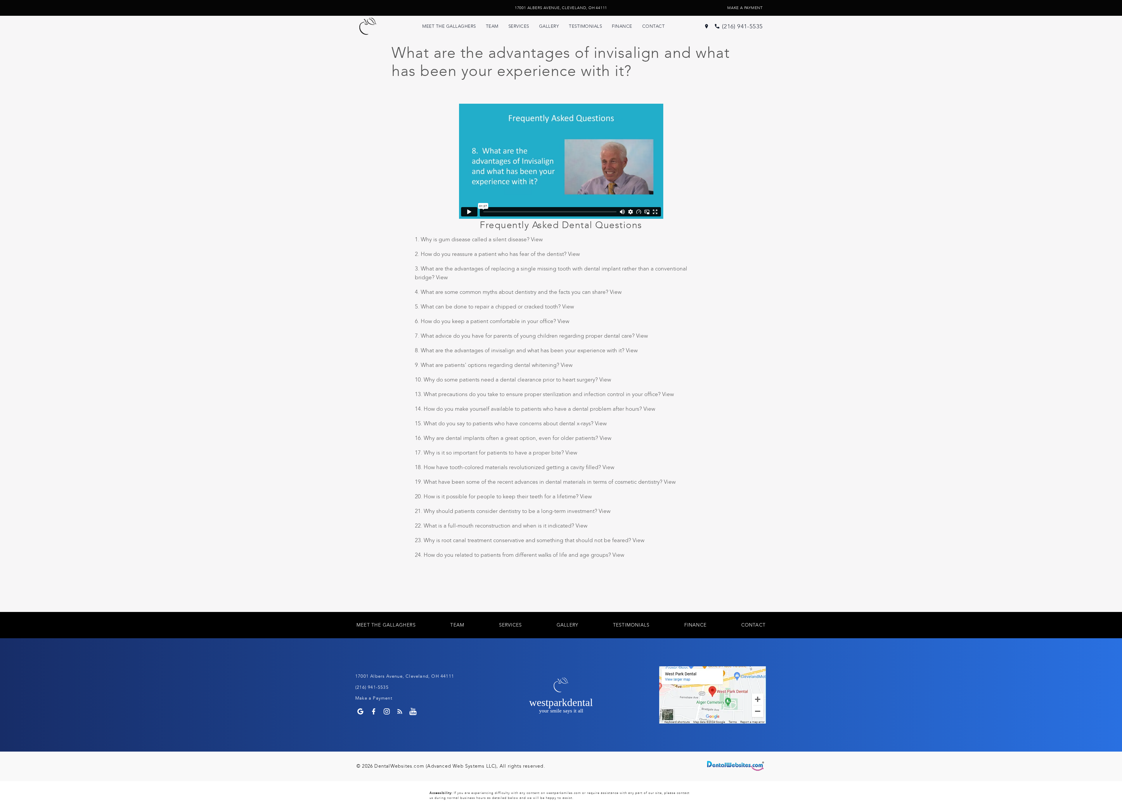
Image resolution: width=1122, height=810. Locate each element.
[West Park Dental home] (379, 26)
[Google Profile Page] (360, 711)
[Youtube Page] (413, 711)
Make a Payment (745, 8)
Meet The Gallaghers (449, 26)
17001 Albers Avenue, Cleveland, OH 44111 (561, 8)
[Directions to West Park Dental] (706, 26)
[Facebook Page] (373, 711)
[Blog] (400, 711)
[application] (712, 695)
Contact (653, 26)
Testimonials (585, 26)
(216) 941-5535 (742, 26)
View (537, 239)
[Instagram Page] (387, 711)
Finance (622, 26)
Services (518, 26)
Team (492, 26)
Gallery (549, 26)
